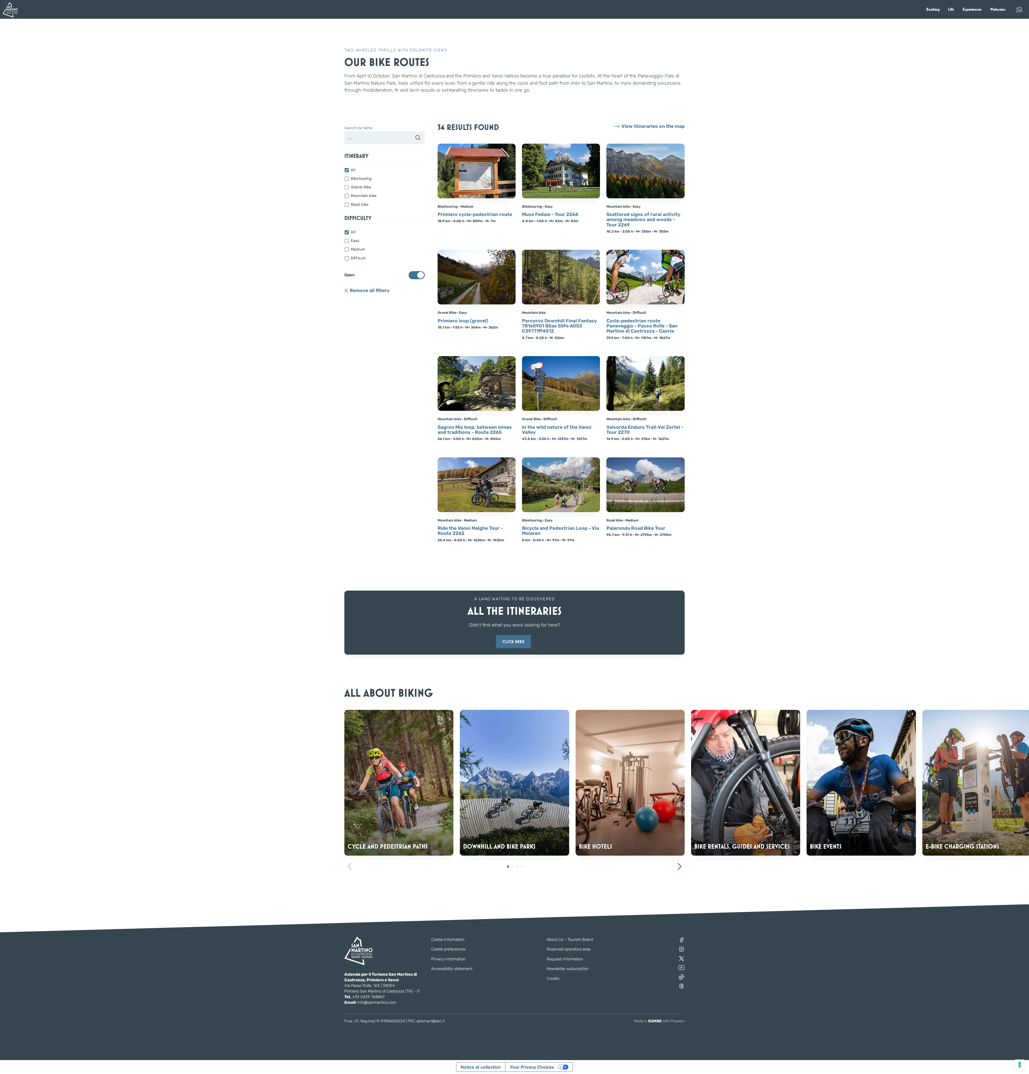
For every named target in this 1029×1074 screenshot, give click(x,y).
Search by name (358, 128)
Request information (565, 959)
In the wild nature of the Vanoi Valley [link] (556, 430)
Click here (513, 641)
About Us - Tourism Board (570, 939)
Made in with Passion (659, 1021)
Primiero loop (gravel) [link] (463, 320)
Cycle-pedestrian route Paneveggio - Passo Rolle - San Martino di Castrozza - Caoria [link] (641, 326)
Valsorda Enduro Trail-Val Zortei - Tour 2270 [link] (644, 430)
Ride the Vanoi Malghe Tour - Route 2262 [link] (470, 531)
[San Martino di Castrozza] (10, 9)
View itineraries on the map (653, 126)
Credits (553, 978)
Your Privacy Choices (532, 1067)
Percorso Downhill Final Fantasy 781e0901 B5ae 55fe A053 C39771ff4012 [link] (559, 326)
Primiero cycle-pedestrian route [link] (475, 214)
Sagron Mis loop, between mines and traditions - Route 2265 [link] (475, 430)
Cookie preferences (448, 949)
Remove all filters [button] (370, 290)
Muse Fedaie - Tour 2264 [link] (550, 214)
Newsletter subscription (568, 968)
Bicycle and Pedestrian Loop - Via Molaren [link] (560, 531)
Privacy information (448, 959)
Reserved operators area (568, 949)
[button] (1019, 9)
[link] (933, 9)
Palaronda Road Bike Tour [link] (635, 528)
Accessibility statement (451, 968)
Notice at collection (481, 1067)
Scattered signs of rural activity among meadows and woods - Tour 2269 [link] (643, 220)
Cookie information (447, 939)
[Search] (418, 138)
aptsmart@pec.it (430, 1021)
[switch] (417, 275)
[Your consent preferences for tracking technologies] (1020, 1065)
